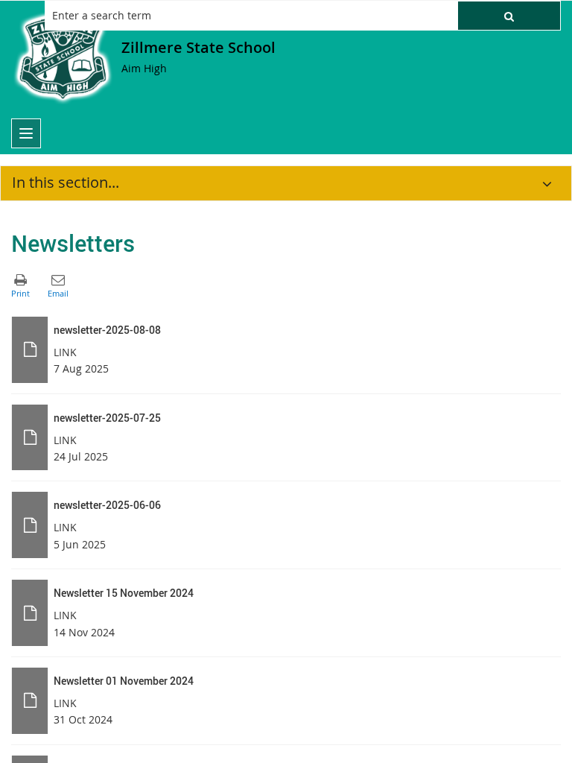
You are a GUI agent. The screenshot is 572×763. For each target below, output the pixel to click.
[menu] (26, 133)
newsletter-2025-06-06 (107, 505)
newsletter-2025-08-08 (107, 330)
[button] (509, 16)
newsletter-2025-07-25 (107, 418)
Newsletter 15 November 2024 (124, 593)
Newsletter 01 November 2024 (124, 681)
